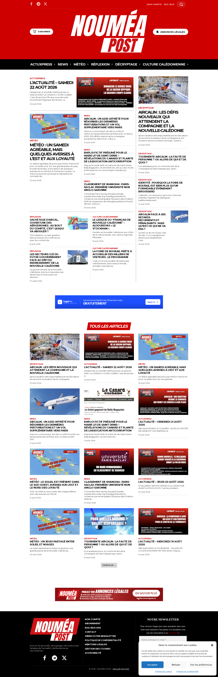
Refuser (176, 664)
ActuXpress (37, 78)
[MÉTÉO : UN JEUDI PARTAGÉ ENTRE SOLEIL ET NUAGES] (55, 521)
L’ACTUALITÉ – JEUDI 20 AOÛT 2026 (161, 481)
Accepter (152, 664)
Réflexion (35, 217)
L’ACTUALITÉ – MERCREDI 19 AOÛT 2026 (160, 543)
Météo (34, 140)
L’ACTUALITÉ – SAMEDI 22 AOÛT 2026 (51, 85)
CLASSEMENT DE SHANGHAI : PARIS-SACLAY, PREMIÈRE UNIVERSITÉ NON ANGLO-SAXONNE (107, 187)
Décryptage (146, 108)
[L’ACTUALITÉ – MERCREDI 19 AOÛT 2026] (163, 521)
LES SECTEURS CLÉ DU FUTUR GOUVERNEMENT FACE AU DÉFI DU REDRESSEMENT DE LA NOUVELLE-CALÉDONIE (45, 260)
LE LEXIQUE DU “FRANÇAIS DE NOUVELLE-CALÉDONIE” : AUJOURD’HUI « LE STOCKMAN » (112, 224)
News (87, 116)
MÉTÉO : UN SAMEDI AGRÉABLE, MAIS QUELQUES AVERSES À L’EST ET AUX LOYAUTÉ (52, 151)
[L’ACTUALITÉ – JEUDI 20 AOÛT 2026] (163, 462)
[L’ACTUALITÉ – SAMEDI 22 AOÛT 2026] (105, 92)
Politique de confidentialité (187, 671)
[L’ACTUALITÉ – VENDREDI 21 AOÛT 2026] (163, 401)
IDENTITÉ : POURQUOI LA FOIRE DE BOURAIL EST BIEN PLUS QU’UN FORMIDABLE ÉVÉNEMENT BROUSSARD (160, 187)
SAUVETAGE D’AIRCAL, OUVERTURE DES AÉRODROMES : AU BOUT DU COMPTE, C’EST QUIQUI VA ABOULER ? (47, 225)
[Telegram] (38, 4)
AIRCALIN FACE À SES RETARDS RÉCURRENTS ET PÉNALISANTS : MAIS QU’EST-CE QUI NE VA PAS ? (152, 221)
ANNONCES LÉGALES (172, 31)
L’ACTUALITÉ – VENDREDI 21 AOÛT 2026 (160, 423)
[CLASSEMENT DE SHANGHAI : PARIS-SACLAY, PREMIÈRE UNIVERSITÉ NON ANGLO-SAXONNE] (109, 462)
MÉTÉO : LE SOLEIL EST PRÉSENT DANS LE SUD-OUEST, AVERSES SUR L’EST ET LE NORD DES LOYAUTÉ (54, 484)
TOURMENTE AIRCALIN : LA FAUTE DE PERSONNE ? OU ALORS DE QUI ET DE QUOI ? (162, 159)
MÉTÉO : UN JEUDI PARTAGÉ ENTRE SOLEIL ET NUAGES (52, 543)
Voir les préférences (201, 664)
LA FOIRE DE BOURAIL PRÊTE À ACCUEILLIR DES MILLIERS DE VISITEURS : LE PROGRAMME (112, 254)
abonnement (173, 633)
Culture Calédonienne (105, 217)
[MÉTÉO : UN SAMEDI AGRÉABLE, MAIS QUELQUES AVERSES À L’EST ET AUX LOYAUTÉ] (54, 126)
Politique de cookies (163, 671)
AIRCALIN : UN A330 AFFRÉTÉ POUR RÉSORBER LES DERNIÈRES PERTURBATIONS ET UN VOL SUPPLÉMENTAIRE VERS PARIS (106, 123)
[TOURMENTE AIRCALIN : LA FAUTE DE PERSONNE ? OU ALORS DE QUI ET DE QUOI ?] (109, 521)
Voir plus (107, 565)
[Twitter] (45, 4)
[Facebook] (31, 4)
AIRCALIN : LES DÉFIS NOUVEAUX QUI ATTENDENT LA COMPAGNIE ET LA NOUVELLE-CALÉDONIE (160, 121)
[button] (212, 645)
